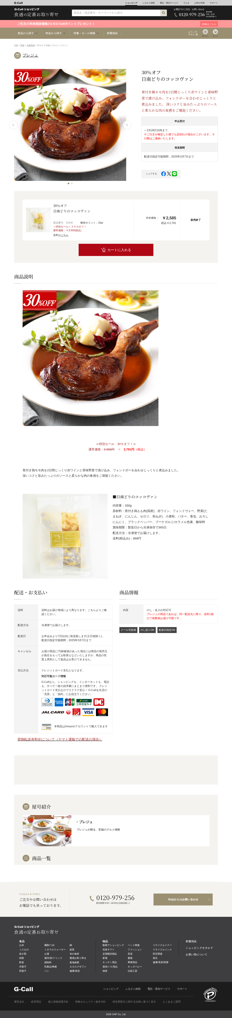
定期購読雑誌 (110, 953)
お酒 (46, 953)
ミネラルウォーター (55, 949)
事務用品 (132, 962)
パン (46, 971)
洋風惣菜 (31, 45)
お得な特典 (199, 3)
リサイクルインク (162, 949)
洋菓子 (22, 966)
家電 (105, 958)
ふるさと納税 (148, 3)
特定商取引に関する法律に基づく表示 (134, 1001)
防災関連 (157, 953)
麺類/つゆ (49, 945)
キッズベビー (135, 966)
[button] (68, 183)
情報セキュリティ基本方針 (90, 1001)
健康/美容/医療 (160, 962)
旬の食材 (74, 953)
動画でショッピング (113, 945)
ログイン (205, 36)
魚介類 (22, 953)
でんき (186, 3)
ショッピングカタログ (199, 948)
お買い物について (196, 954)
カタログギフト (78, 966)
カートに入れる (119, 250)
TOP (16, 45)
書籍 (130, 958)
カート (215, 36)
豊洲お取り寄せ (78, 958)
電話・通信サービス (169, 3)
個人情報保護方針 (58, 1001)
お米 (21, 945)
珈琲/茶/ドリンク (53, 958)
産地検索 (74, 962)
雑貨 (105, 971)
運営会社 (19, 1001)
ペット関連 (134, 945)
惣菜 (22, 45)
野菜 (21, 962)
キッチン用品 (110, 962)
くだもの (24, 949)
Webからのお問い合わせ (183, 899)
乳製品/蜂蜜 (50, 966)
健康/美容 (75, 971)
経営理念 (36, 1001)
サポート (214, 3)
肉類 (21, 958)
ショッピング (131, 3)
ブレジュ (30, 55)
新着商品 (112, 33)
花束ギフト (108, 949)
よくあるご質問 (172, 1001)
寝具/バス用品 (110, 966)
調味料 (47, 962)
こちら (64, 235)
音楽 (130, 953)
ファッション (135, 949)
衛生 (155, 958)
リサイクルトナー (162, 945)
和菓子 (22, 971)
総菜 (72, 949)
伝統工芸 (132, 971)
